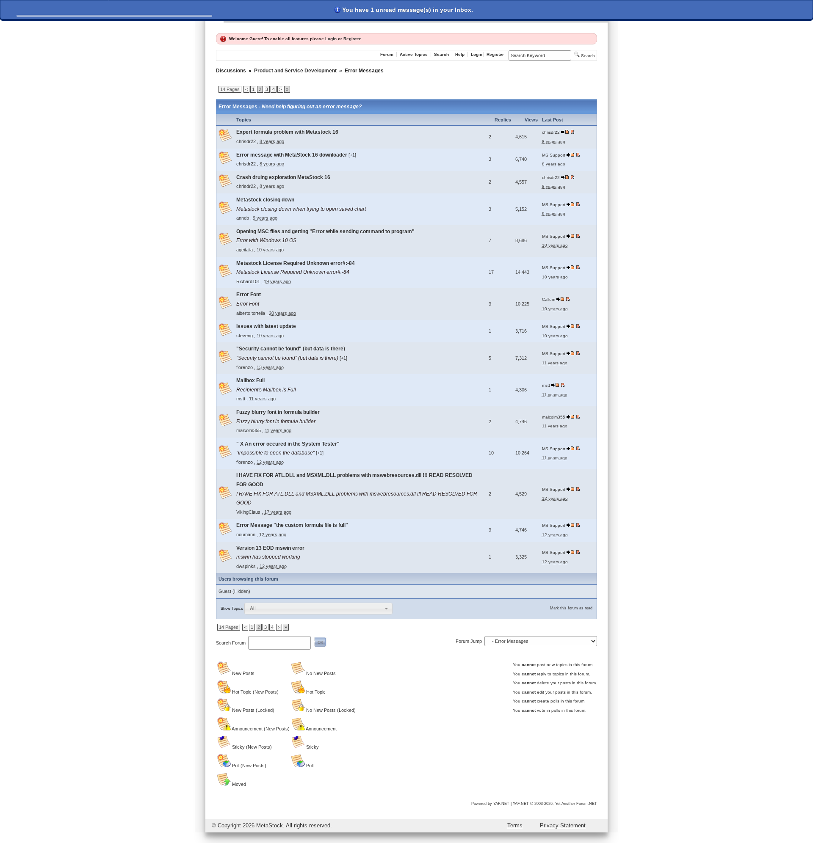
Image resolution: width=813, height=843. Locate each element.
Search (441, 54)
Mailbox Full (250, 380)
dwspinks (246, 566)
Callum (548, 299)
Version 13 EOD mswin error (270, 548)
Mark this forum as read (571, 608)
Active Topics (414, 54)
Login (331, 38)
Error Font (248, 295)
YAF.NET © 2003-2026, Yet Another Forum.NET (555, 804)
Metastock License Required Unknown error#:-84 (295, 263)
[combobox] (318, 608)
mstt (240, 398)
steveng (244, 335)
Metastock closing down (265, 200)
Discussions (231, 71)
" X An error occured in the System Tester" (288, 444)
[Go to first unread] (572, 132)
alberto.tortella (250, 313)
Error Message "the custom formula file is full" (292, 525)
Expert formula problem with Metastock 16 (287, 132)
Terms (515, 825)
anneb (242, 217)
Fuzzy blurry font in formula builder (278, 412)
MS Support (553, 155)
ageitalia (244, 249)
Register (351, 38)
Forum (386, 54)
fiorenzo (244, 367)
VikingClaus (248, 512)
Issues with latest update (266, 326)
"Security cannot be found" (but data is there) (290, 349)
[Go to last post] (565, 132)
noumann (245, 534)
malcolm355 (248, 430)
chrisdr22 (246, 141)
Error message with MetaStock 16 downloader (292, 155)
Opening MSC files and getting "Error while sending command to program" (325, 231)
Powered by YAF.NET (490, 804)
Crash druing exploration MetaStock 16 (283, 177)
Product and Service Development (295, 71)
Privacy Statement (563, 825)
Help (460, 54)
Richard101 (248, 281)
